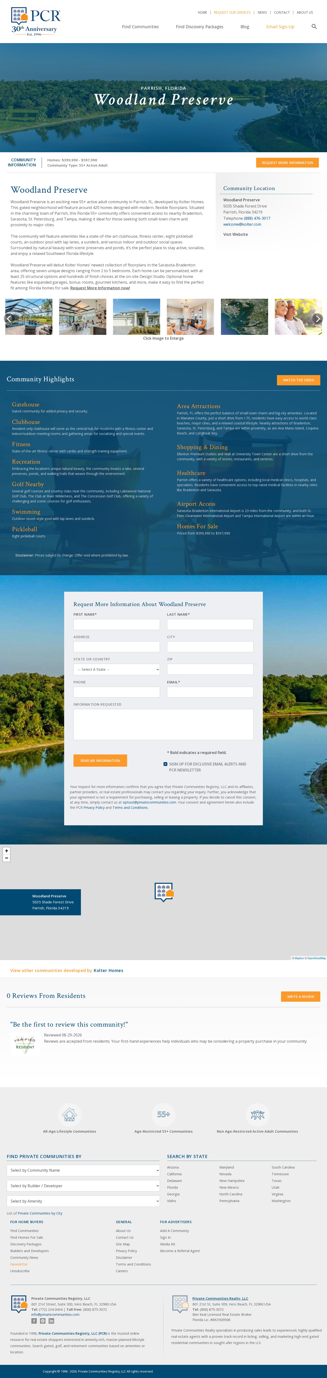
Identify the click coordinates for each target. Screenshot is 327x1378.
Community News (24, 1257)
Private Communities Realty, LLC (220, 1298)
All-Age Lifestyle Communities (69, 1131)
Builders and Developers (29, 1251)
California (174, 1174)
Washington (281, 1200)
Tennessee (280, 1174)
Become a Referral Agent (180, 1251)
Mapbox (299, 958)
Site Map (123, 1244)
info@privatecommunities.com (55, 1314)
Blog (245, 26)
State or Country (91, 659)
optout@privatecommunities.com (149, 802)
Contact (282, 12)
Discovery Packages (26, 1244)
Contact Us (125, 1237)
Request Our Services (232, 12)
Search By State (187, 1156)
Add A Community (174, 1230)
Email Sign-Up (280, 26)
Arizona (173, 1167)
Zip (170, 659)
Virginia (277, 1194)
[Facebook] (34, 1321)
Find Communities (140, 26)
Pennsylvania (229, 1200)
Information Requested (97, 704)
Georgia (173, 1194)
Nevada (225, 1174)
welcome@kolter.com (242, 224)
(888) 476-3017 (257, 218)
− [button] (6, 858)
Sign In (165, 1237)
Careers (122, 1271)
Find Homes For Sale (26, 1237)
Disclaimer (124, 1257)
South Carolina (283, 1167)
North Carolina (230, 1194)
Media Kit (167, 1244)
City (171, 637)
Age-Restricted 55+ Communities (164, 1121)
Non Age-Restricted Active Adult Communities (257, 1131)
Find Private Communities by (44, 1156)
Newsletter (19, 1264)
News (262, 12)
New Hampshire (232, 1180)
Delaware (174, 1180)
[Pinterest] (42, 1321)
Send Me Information (100, 760)
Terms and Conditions (130, 807)
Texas (277, 1180)
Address (81, 637)
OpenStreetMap (316, 958)
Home (202, 12)
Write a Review (300, 996)
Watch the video (298, 380)
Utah (275, 1187)
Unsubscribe (20, 1271)
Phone (79, 682)
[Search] (313, 27)
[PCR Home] (21, 1304)
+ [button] (6, 851)
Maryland (226, 1167)
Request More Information (287, 162)
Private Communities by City (40, 1213)
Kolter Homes (108, 970)
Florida (172, 1187)
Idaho (171, 1200)
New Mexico (229, 1187)
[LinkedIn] (51, 1321)
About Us (305, 12)
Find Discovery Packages (199, 26)
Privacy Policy (94, 807)
